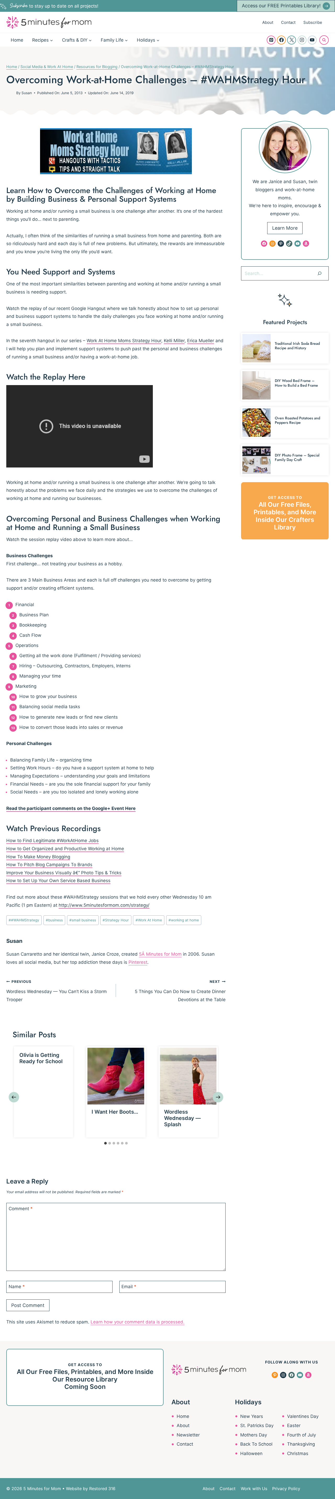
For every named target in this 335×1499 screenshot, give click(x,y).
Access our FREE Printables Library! (281, 5)
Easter (293, 1425)
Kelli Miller (174, 340)
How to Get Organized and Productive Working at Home (65, 848)
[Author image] (10, 93)
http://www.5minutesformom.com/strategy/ (104, 905)
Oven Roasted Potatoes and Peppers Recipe (297, 420)
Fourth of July (301, 1435)
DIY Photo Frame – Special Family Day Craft (297, 457)
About (267, 22)
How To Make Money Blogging (38, 856)
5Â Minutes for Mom (160, 954)
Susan (26, 93)
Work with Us (254, 1488)
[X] (291, 40)
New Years (251, 1416)
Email (128, 1286)
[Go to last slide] (14, 1097)
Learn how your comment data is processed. (138, 1322)
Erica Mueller (200, 340)
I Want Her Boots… (115, 1112)
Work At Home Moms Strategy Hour (124, 340)
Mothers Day (253, 1435)
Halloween (251, 1453)
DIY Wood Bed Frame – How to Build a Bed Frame (296, 383)
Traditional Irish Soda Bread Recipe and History (297, 346)
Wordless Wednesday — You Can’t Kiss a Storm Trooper (56, 990)
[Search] (319, 273)
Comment (21, 1208)
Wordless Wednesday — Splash (182, 1118)
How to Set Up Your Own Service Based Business (58, 880)
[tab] (105, 1143)
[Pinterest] (271, 40)
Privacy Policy (286, 1488)
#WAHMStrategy (24, 920)
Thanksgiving (301, 1444)
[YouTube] (312, 40)
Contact (288, 22)
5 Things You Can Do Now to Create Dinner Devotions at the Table (180, 990)
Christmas (297, 1453)
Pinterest (138, 962)
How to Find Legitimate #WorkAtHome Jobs (52, 840)
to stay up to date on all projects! (54, 6)
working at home (184, 920)
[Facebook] (281, 40)
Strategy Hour (116, 920)
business (54, 920)
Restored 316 (102, 1488)
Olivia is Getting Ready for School (41, 1058)
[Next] (218, 1097)
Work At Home (149, 920)
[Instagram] (302, 40)
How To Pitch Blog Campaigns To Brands (49, 864)
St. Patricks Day (256, 1425)
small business (82, 920)
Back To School (256, 1444)
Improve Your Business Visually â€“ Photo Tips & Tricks (63, 872)
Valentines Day (303, 1416)
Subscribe (312, 22)
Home (17, 40)
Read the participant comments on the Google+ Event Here (71, 808)
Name (17, 1286)
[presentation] (115, 1076)
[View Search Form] (324, 40)
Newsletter (188, 1435)
